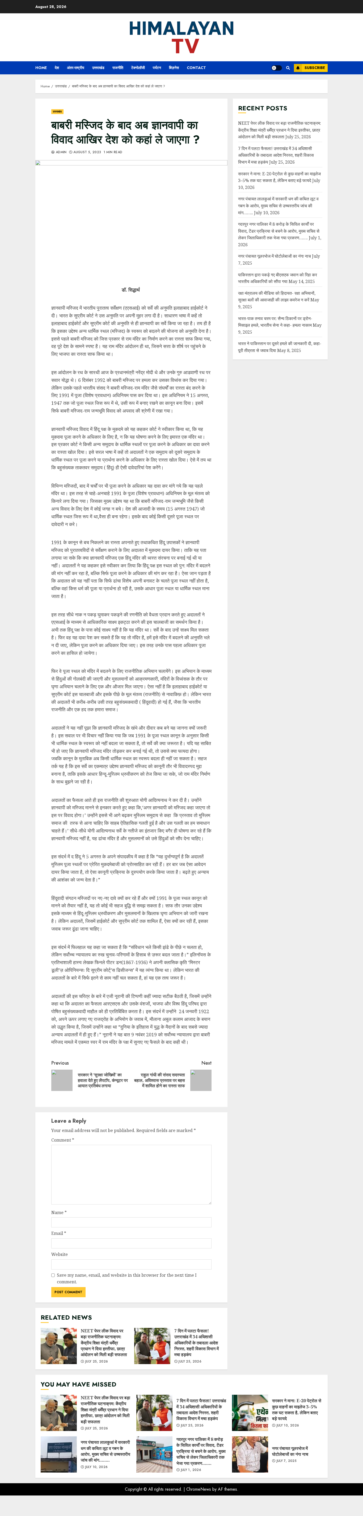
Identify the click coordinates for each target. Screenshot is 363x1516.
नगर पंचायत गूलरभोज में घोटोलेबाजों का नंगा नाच (274, 256)
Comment (62, 1140)
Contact (196, 67)
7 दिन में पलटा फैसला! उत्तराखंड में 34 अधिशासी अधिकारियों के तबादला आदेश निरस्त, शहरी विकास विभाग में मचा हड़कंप (152, 1346)
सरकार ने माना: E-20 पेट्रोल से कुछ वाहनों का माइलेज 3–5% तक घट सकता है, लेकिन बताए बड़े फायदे (250, 1413)
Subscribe (315, 67)
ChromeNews (198, 1489)
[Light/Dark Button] (276, 68)
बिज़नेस (174, 67)
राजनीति (117, 67)
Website (59, 1254)
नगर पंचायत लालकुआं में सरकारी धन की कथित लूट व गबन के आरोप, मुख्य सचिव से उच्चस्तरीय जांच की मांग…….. (278, 205)
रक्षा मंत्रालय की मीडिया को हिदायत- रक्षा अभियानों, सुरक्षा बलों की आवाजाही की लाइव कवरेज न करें (276, 296)
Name (59, 1212)
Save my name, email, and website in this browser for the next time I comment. (127, 1278)
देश (57, 67)
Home (41, 67)
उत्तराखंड (98, 67)
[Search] (288, 68)
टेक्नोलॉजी (138, 67)
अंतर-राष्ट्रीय (75, 67)
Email (58, 1233)
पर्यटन (157, 67)
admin (60, 152)
